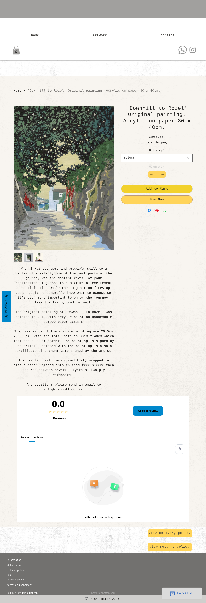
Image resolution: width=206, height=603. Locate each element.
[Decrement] (150, 174)
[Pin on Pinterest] (156, 210)
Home (17, 91)
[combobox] (157, 158)
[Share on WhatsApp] (164, 210)
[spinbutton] (157, 174)
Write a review (147, 411)
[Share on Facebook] (149, 210)
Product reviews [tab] (31, 437)
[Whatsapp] (182, 50)
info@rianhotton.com (103, 593)
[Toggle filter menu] (179, 449)
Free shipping (156, 142)
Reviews (6, 306)
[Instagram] (192, 50)
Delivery (157, 150)
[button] (16, 50)
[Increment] (163, 174)
